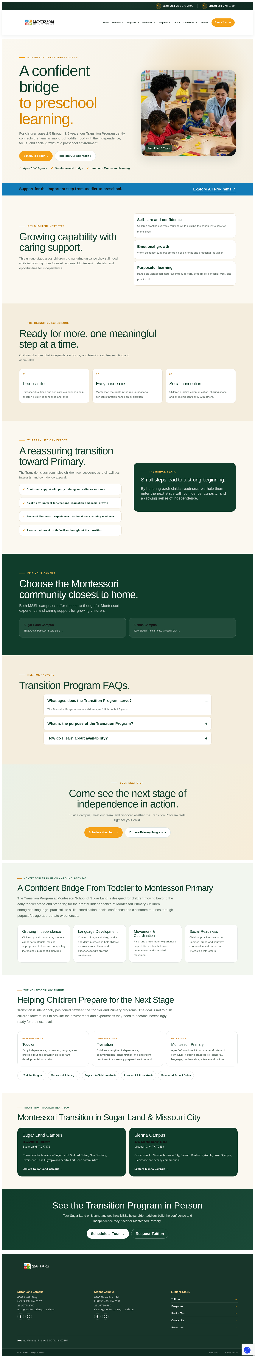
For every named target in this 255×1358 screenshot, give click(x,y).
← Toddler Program (31, 1075)
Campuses (163, 22)
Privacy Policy (231, 1352)
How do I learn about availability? (77, 738)
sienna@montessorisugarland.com (114, 1309)
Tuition (177, 22)
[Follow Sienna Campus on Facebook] (97, 1316)
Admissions (188, 22)
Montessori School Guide (176, 1075)
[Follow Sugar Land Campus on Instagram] (28, 1316)
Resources (147, 22)
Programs (131, 22)
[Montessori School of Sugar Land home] (39, 22)
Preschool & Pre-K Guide (138, 1075)
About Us (116, 22)
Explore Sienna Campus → (151, 1168)
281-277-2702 (25, 1305)
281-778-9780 (102, 1305)
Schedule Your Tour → (103, 832)
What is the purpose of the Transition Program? (90, 723)
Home (106, 22)
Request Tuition (150, 1234)
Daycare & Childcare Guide (100, 1075)
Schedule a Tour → (36, 155)
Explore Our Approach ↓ (75, 155)
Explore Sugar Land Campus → (43, 1168)
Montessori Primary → (64, 1075)
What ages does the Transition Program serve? (89, 701)
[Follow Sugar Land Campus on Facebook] (20, 1316)
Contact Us (204, 1320)
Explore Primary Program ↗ (147, 832)
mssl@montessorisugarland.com (36, 1309)
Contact (204, 22)
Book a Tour (204, 1313)
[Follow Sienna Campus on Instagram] (105, 1316)
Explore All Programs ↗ (214, 189)
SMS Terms (214, 1352)
